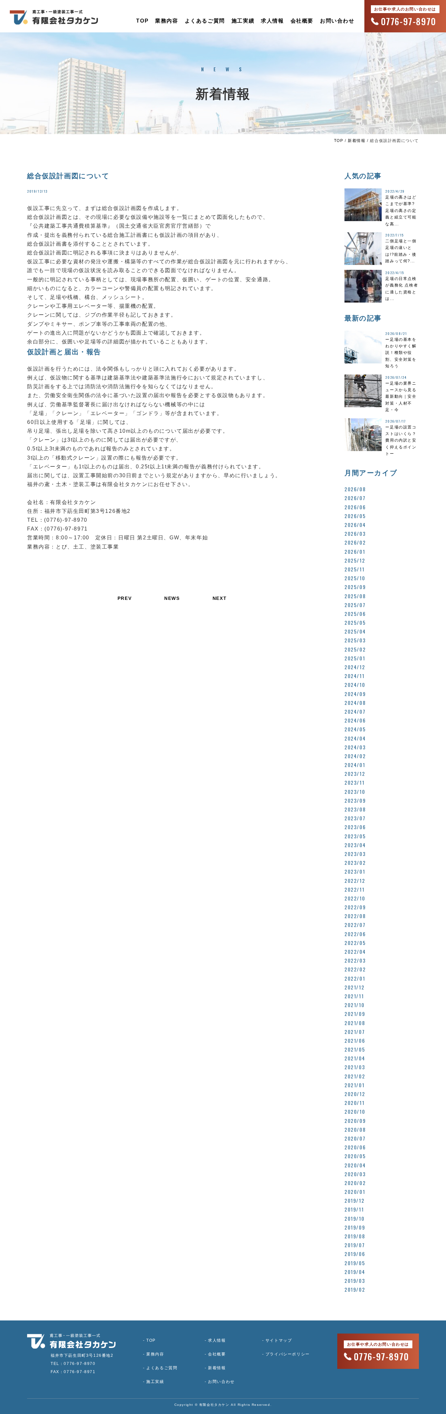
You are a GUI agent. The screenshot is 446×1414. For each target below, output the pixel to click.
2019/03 (354, 1280)
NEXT (220, 598)
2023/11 (354, 782)
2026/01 (354, 551)
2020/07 (354, 1138)
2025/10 (354, 578)
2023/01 (354, 871)
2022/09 (355, 907)
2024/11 (354, 675)
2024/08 (355, 702)
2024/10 (354, 684)
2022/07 (354, 924)
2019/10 (354, 1218)
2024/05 (355, 729)
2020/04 (355, 1165)
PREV (125, 598)
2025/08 (355, 596)
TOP (142, 21)
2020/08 (355, 1129)
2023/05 (355, 836)
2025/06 (355, 613)
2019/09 (354, 1227)
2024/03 (355, 747)
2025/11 (354, 569)
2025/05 (355, 622)
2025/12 (354, 560)
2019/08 (354, 1236)
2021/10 (354, 1004)
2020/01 (354, 1191)
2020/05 (355, 1156)
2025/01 (354, 658)
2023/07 (354, 818)
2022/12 (354, 880)
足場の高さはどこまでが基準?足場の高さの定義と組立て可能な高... (400, 210)
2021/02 (354, 1076)
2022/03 (355, 960)
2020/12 (354, 1093)
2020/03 (355, 1174)
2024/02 (355, 755)
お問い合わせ (337, 21)
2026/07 (354, 497)
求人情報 (272, 21)
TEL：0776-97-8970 (73, 1363)
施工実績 (242, 21)
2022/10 (354, 898)
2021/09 (354, 1013)
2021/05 (354, 1049)
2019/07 (354, 1244)
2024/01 (354, 764)
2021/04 (354, 1058)
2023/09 (355, 800)
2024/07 (354, 711)
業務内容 (166, 21)
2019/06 (354, 1253)
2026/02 (355, 542)
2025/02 (355, 649)
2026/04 (355, 524)
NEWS (172, 598)
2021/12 (354, 987)
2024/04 (355, 738)
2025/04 (355, 631)
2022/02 (355, 969)
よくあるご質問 (205, 21)
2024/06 (355, 720)
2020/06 (355, 1147)
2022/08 (355, 915)
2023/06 (355, 826)
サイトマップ (278, 1340)
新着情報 (356, 140)
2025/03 (355, 640)
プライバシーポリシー (287, 1354)
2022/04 (355, 951)
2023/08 (355, 809)
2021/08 (354, 1022)
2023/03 (355, 853)
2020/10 (354, 1111)
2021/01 (354, 1085)
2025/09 (355, 586)
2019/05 (354, 1262)
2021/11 (354, 996)
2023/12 (354, 773)
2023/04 (355, 844)
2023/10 (354, 791)
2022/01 (354, 978)
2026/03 (355, 533)
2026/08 (355, 489)
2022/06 (355, 933)
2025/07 (354, 604)
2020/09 (355, 1120)
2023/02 (355, 862)
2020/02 (355, 1182)
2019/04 (354, 1271)
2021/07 (354, 1031)
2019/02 (354, 1289)
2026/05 (355, 515)
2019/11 (354, 1209)
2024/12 (354, 667)
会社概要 (302, 21)
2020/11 (354, 1102)
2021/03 (354, 1067)
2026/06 (355, 507)
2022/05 (355, 942)
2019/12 (354, 1200)
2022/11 (354, 889)
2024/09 (355, 693)
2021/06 (354, 1040)
